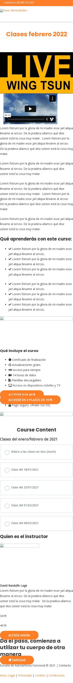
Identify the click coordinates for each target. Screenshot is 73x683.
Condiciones (57, 675)
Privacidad (25, 675)
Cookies (40, 675)
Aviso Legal (7, 675)
